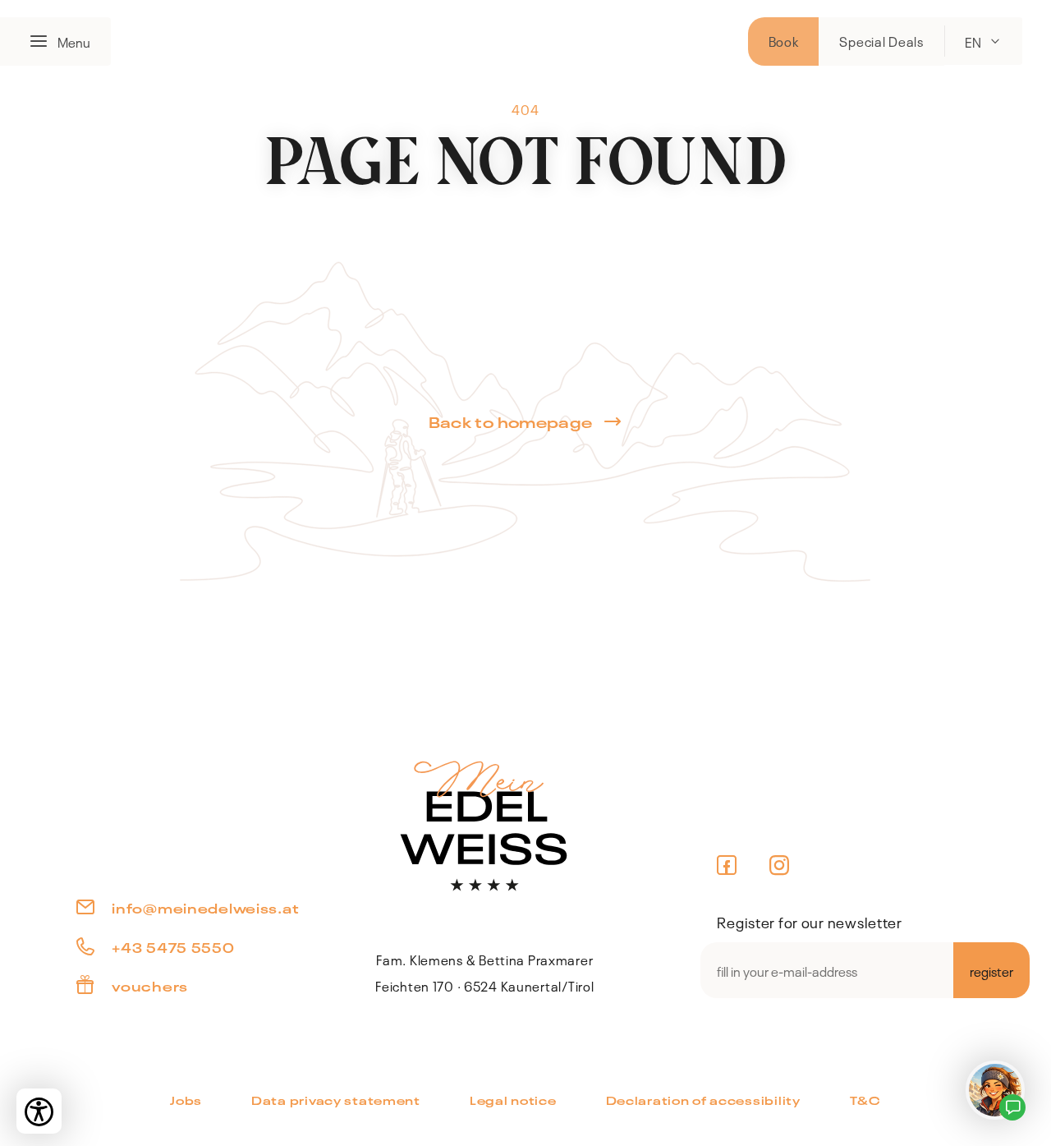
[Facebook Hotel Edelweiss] (727, 865)
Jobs (186, 1099)
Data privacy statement (335, 1099)
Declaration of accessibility (703, 1099)
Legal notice (513, 1099)
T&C (865, 1099)
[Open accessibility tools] (39, 1111)
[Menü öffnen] (43, 41)
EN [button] (973, 41)
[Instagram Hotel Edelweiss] (779, 865)
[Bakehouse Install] (484, 824)
